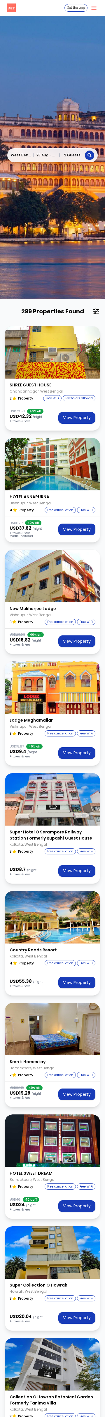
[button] (52, 352)
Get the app (76, 8)
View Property (77, 417)
